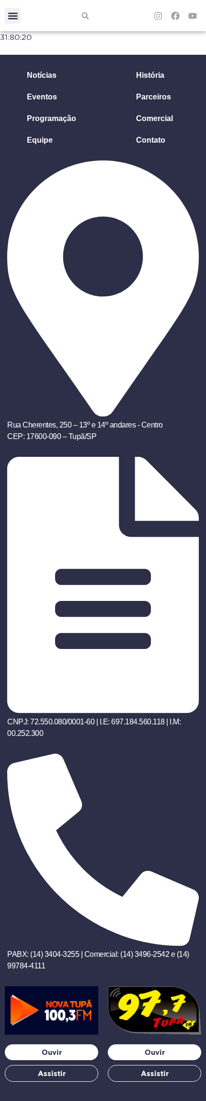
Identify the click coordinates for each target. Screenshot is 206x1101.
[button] (13, 16)
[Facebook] (175, 15)
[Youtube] (192, 15)
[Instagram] (158, 15)
